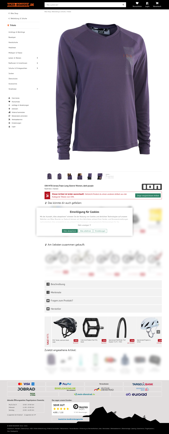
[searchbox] (85, 4)
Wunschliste (137, 6)
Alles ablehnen (85, 231)
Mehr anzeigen (84, 225)
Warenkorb (157, 6)
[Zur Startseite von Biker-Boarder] (23, 5)
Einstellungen (100, 231)
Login (147, 6)
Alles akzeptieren (69, 231)
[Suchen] (123, 4)
